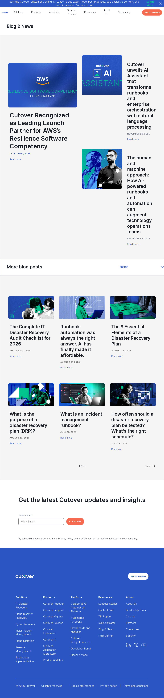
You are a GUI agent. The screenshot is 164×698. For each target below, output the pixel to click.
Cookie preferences (82, 685)
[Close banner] (160, 3)
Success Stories (72, 12)
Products (36, 12)
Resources (90, 12)
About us (107, 12)
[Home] (25, 576)
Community (124, 12)
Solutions (18, 12)
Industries (54, 12)
